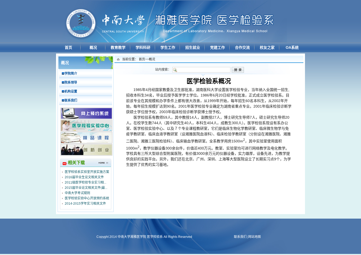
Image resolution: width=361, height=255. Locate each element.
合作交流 (242, 47)
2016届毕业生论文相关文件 (84, 177)
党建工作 (217, 47)
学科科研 (143, 47)
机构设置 (70, 91)
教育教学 (118, 47)
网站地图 (254, 237)
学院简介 (70, 73)
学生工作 (167, 47)
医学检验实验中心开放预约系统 (87, 198)
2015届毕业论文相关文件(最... (86, 188)
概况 (93, 47)
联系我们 (70, 100)
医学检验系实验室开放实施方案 (87, 172)
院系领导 (70, 82)
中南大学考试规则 (77, 193)
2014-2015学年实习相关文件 (85, 203)
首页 (68, 47)
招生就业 (192, 47)
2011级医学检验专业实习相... (85, 182)
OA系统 (292, 47)
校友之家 (267, 47)
